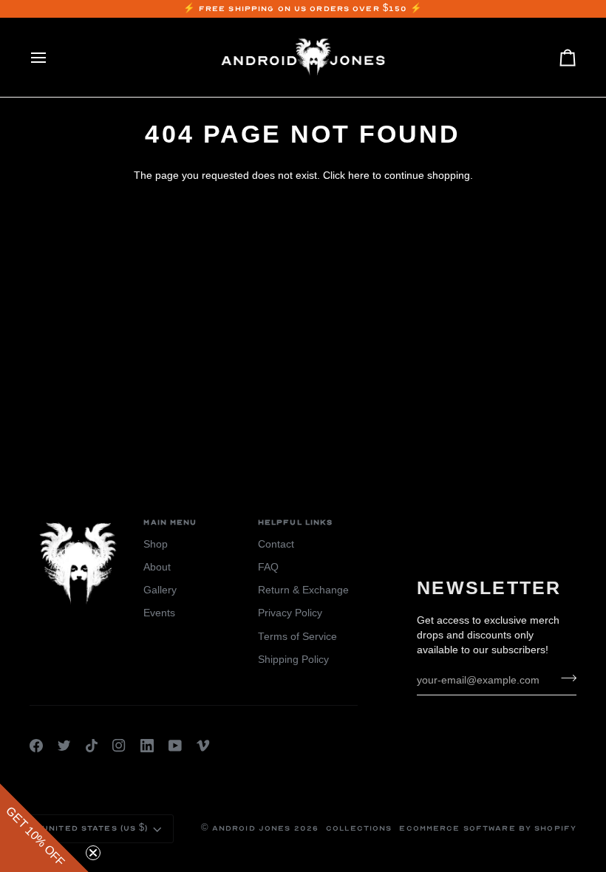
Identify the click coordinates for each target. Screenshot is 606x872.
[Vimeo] (203, 745)
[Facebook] (36, 745)
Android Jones (251, 828)
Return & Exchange (303, 590)
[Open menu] (52, 57)
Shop (155, 544)
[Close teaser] (93, 852)
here (359, 175)
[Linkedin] (147, 745)
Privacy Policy (290, 613)
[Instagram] (119, 745)
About (157, 567)
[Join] (564, 678)
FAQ (268, 567)
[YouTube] (175, 745)
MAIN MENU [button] (170, 522)
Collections (359, 828)
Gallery (160, 590)
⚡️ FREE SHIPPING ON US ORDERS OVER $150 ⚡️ (303, 8)
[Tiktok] (92, 745)
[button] (44, 827)
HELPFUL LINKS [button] (295, 522)
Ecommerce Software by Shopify (487, 828)
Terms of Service (297, 636)
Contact (276, 544)
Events (159, 613)
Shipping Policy (293, 659)
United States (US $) (95, 828)
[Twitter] (64, 745)
